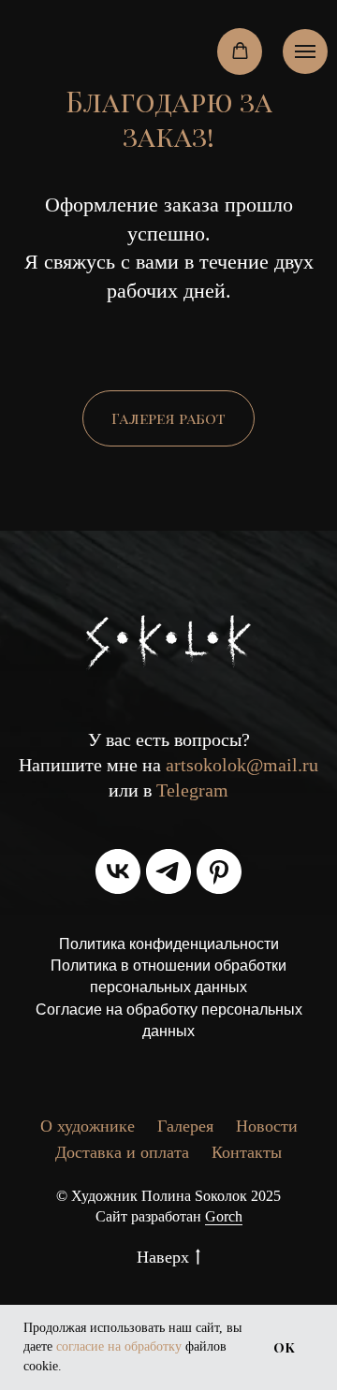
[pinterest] (219, 871)
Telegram (192, 790)
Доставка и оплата (122, 1152)
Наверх (163, 1257)
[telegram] (168, 871)
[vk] (117, 871)
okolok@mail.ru (256, 764)
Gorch (223, 1216)
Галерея (185, 1126)
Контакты (247, 1152)
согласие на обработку (119, 1346)
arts (180, 764)
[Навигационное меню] (305, 51)
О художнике (87, 1126)
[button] (240, 51)
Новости (267, 1126)
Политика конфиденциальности (169, 944)
